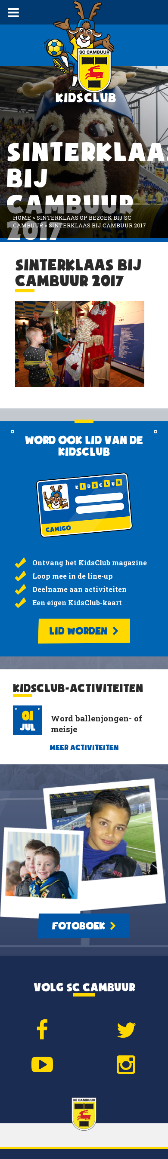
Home (22, 217)
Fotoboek (80, 926)
